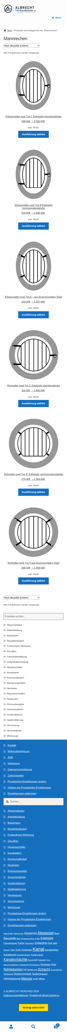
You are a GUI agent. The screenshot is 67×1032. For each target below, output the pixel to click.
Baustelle (10, 938)
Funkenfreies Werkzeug (19, 646)
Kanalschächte (15, 959)
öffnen (41, 979)
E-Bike (37, 939)
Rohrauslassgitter (15, 704)
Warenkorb (51, 1024)
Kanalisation (13, 672)
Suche (33, 1026)
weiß (35, 978)
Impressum (14, 763)
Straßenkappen (40, 974)
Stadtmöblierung (15, 720)
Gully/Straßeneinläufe (17, 662)
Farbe (21, 943)
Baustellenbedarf (15, 641)
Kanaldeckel (10, 954)
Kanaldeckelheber (23, 955)
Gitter (12, 950)
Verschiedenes (14, 730)
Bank (56, 933)
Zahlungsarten (16, 775)
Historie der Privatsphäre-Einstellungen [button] (29, 787)
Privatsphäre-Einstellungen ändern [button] (27, 781)
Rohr (53, 964)
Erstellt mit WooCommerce (44, 995)
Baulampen (12, 635)
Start (9, 30)
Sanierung (32, 969)
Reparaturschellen (16, 693)
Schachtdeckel (56, 970)
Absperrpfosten (14, 625)
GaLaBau (11, 651)
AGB (10, 757)
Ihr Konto (11, 1026)
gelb (55, 943)
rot (24, 969)
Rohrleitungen (13, 969)
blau (18, 938)
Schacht (44, 969)
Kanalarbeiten (52, 949)
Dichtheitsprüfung (27, 939)
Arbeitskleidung (14, 630)
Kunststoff (32, 960)
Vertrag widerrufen (33, 1007)
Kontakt (12, 745)
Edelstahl (47, 938)
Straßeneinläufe (22, 974)
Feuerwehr (29, 943)
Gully (18, 949)
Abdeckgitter (8, 933)
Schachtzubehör (15, 709)
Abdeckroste (18, 933)
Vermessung (13, 725)
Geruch (7, 950)
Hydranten (27, 950)
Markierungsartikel (16, 683)
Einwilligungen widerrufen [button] (22, 793)
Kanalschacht (37, 955)
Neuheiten (12, 688)
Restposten (12, 699)
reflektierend (24, 965)
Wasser (26, 978)
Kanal (38, 949)
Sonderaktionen (15, 714)
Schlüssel (8, 974)
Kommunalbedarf (15, 677)
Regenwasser (34, 965)
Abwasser (46, 933)
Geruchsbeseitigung (17, 656)
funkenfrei (41, 943)
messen (42, 960)
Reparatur (46, 964)
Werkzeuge (12, 736)
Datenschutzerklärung (20, 769)
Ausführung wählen (33, 134)
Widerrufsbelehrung (18, 751)
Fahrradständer (10, 943)
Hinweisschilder (14, 667)
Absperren (30, 933)
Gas (50, 943)
